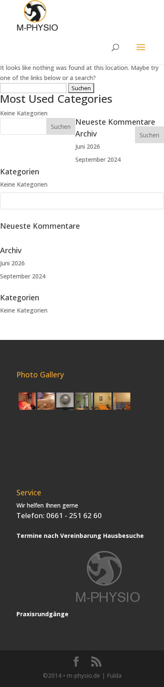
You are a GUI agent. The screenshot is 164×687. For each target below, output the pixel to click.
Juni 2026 (12, 263)
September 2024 (22, 276)
